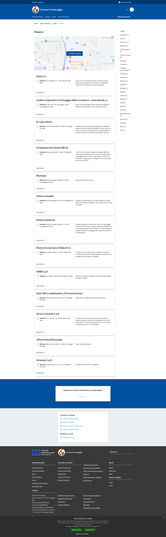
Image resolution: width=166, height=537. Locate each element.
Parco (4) (122, 103)
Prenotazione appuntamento (66, 495)
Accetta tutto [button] (76, 530)
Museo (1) (123, 92)
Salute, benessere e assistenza (92, 477)
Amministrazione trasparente (92, 495)
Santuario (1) (124, 119)
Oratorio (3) (123, 95)
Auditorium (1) (124, 42)
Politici (34, 480)
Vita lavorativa (62, 474)
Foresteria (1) (124, 81)
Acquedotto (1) (124, 35)
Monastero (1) (124, 88)
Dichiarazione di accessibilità (91, 508)
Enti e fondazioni (37, 477)
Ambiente (86, 474)
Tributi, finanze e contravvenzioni (93, 471)
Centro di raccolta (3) (125, 56)
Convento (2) (124, 74)
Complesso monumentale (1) (125, 69)
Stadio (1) (123, 126)
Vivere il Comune (45, 23)
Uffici (33, 474)
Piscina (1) (123, 110)
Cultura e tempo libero (64, 471)
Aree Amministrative (38, 471)
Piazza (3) (123, 106)
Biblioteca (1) (124, 46)
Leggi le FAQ (61, 502)
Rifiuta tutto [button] (90, 530)
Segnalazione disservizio (65, 499)
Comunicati (112, 471)
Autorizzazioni (87, 480)
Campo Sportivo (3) (124, 50)
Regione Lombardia (37, 2)
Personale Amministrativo (39, 483)
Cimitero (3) (123, 64)
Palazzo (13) (123, 99)
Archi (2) (122, 39)
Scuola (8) (123, 123)
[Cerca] (132, 10)
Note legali (86, 505)
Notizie (111, 468)
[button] (83, 534)
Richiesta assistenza (64, 505)
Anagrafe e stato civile (64, 468)
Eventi (111, 486)
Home (36, 23)
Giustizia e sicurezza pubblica (91, 468)
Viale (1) (122, 130)
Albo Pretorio (87, 499)
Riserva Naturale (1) (125, 115)
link (99, 526)
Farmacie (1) (123, 77)
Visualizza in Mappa (74, 54)
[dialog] (83, 526)
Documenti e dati (37, 486)
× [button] (164, 518)
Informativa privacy (89, 502)
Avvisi (110, 474)
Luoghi (55, 23)
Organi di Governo (37, 468)
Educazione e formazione (90, 465)
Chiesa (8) (123, 61)
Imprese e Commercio (64, 477)
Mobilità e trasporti (63, 480)
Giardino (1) (123, 85)
